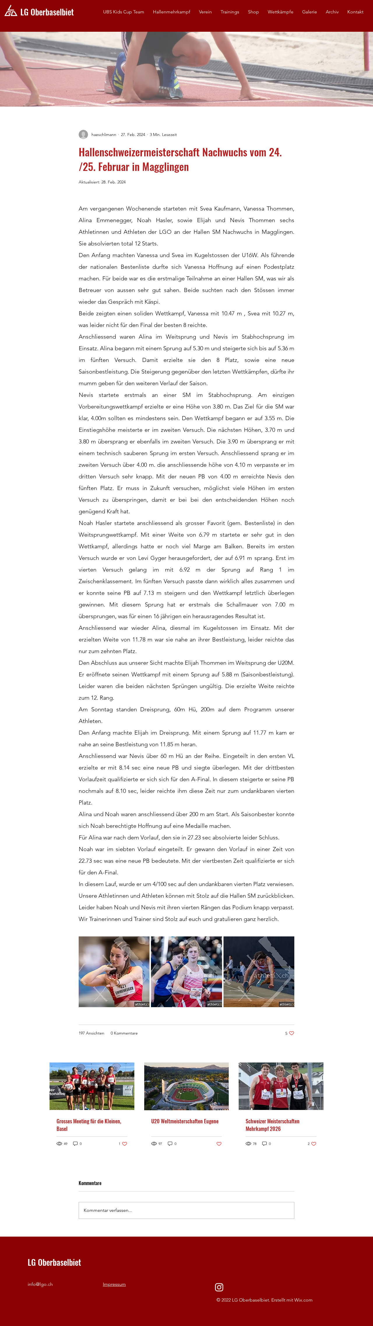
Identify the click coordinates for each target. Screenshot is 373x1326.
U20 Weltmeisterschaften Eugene (185, 1121)
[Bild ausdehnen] (114, 971)
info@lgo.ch (40, 1284)
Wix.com (303, 1300)
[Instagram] (219, 1287)
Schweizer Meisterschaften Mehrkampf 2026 (273, 1124)
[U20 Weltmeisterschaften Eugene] (186, 1086)
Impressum (114, 1284)
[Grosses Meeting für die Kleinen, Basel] (92, 1086)
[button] (205, 12)
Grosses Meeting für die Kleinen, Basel (89, 1124)
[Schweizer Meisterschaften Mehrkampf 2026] (281, 1086)
